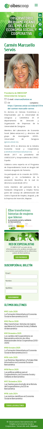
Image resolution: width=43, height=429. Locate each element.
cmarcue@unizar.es (23, 99)
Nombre (8, 281)
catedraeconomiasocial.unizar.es (18, 151)
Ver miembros (21, 257)
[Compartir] (40, 34)
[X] (40, 19)
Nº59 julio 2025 (11, 357)
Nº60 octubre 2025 (12, 347)
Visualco (34, 426)
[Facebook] (40, 24)
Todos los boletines (15, 405)
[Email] (40, 29)
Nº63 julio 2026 (11, 311)
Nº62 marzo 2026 (11, 321)
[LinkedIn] (40, 14)
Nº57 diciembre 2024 (13, 381)
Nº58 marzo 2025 (11, 369)
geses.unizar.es (11, 142)
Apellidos (8, 288)
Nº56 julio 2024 (11, 393)
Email (8, 273)
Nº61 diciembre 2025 (12, 333)
